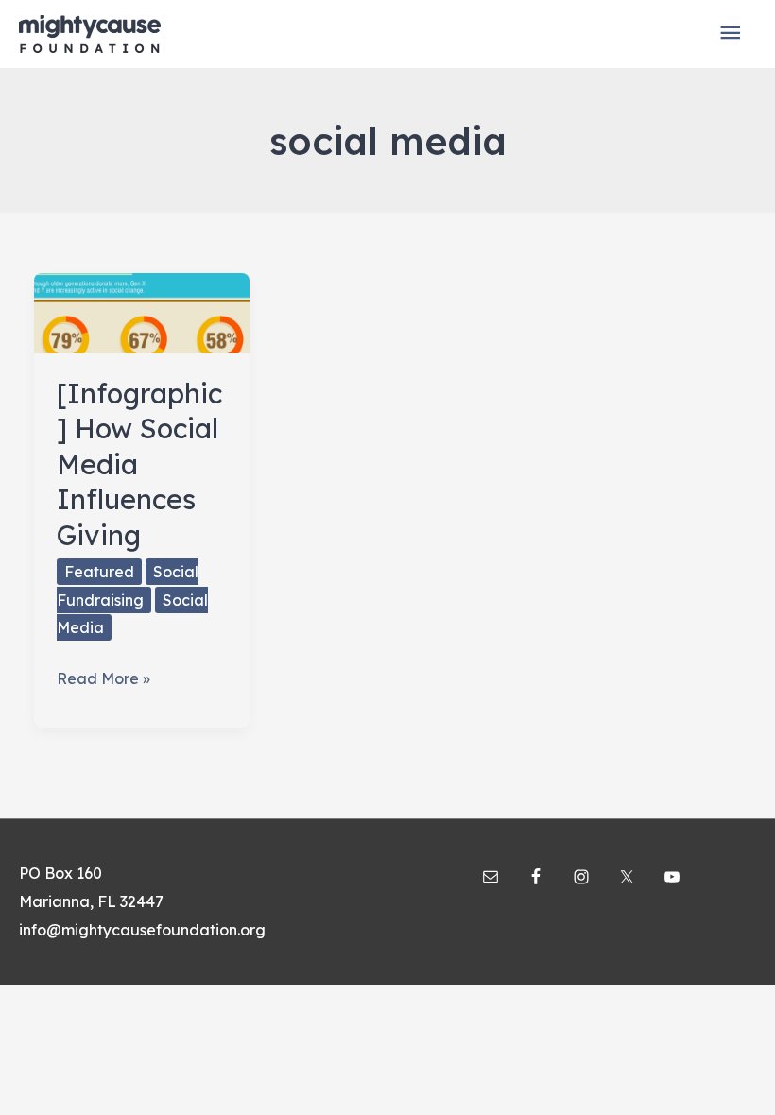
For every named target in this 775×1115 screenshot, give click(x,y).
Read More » (103, 681)
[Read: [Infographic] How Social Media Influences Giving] (142, 310)
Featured (99, 571)
